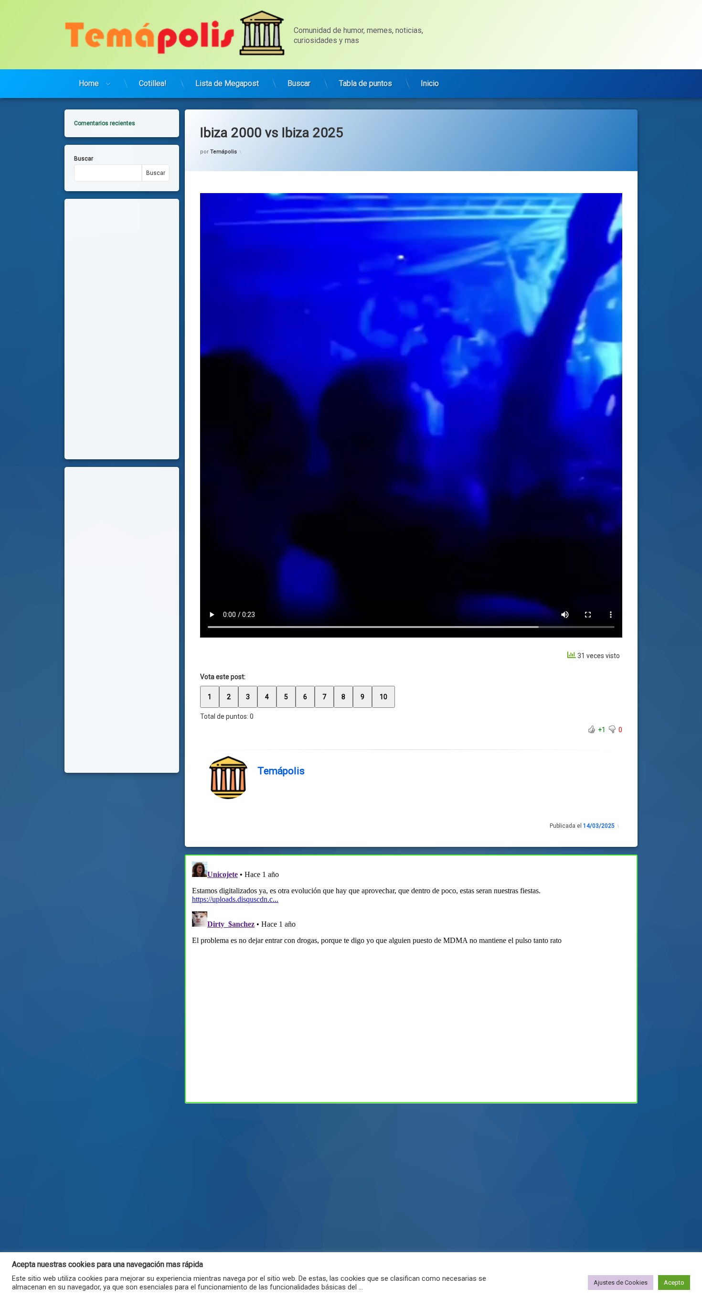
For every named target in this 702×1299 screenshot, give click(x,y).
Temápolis (223, 152)
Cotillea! (153, 83)
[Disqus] (411, 977)
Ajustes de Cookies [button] (621, 1282)
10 (383, 697)
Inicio (430, 83)
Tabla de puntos (365, 83)
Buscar (298, 83)
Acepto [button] (674, 1282)
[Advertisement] (411, 1174)
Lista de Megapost (227, 83)
